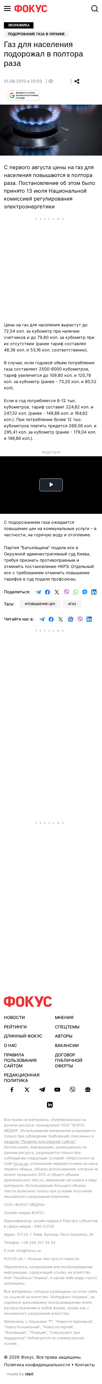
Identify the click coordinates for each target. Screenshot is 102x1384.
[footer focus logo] (28, 1001)
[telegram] (42, 1089)
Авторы (63, 1036)
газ (73, 604)
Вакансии (67, 1045)
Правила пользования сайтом (20, 1060)
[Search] (94, 8)
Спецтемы (67, 1026)
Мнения (64, 1017)
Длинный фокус (23, 1036)
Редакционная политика (21, 1077)
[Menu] (7, 8)
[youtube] (57, 1089)
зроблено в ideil (20, 1374)
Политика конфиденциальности (37, 1364)
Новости (14, 1017)
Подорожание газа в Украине (36, 34)
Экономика (19, 25)
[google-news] (87, 1089)
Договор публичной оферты (68, 1060)
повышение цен (41, 604)
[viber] (72, 1089)
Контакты (85, 1364)
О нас (10, 1045)
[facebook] (11, 1089)
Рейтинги (15, 1026)
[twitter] (27, 1089)
